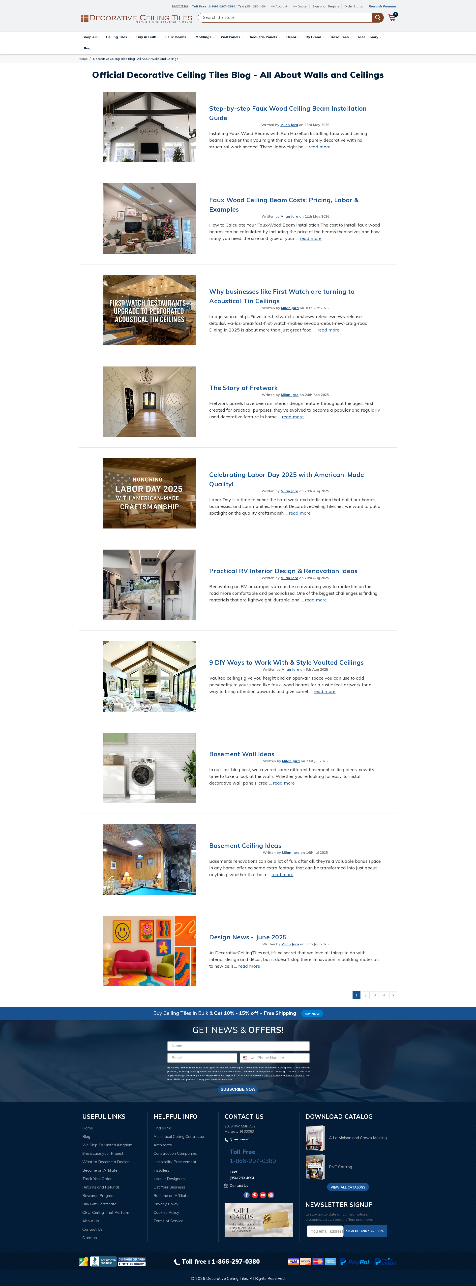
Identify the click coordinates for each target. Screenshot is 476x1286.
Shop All (90, 37)
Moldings (204, 37)
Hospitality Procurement (174, 1161)
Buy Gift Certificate (99, 1203)
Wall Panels (231, 37)
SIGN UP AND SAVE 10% (365, 1231)
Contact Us (92, 1229)
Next (393, 995)
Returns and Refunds (101, 1187)
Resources (340, 37)
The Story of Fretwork (243, 388)
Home (87, 1127)
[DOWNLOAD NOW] (103, 1261)
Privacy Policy (271, 1075)
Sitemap (89, 1237)
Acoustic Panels (264, 37)
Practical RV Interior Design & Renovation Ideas (283, 571)
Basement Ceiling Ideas (245, 845)
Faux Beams (176, 37)
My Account (279, 6)
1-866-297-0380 (221, 6)
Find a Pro (162, 1127)
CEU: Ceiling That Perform (105, 1212)
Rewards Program (382, 6)
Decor (291, 37)
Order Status (353, 6)
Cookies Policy (166, 1212)
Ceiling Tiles (117, 37)
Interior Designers (169, 1178)
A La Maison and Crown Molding (358, 1137)
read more (319, 147)
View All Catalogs (348, 1187)
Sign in (317, 6)
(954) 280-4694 (256, 6)
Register (334, 6)
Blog (86, 48)
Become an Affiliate (100, 1170)
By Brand (314, 37)
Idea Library (368, 37)
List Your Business (169, 1187)
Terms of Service (294, 1075)
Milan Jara (289, 125)
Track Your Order (97, 1178)
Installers (161, 1170)
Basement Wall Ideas (241, 754)
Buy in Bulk (146, 37)
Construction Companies (175, 1153)
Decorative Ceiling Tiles (227, 1278)
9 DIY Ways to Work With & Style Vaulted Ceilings (286, 662)
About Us (90, 1220)
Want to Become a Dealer (105, 1161)
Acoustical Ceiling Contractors (180, 1136)
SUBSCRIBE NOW (238, 1089)
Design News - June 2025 (248, 937)
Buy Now (312, 1014)
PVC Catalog (340, 1166)
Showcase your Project (102, 1153)
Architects (162, 1144)
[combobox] (247, 1058)
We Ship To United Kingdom (107, 1144)
